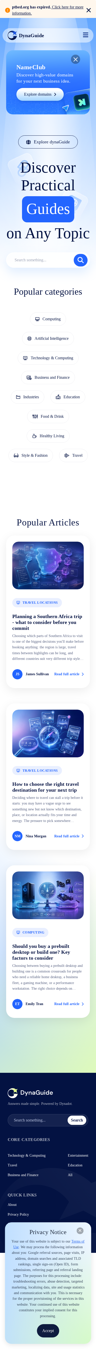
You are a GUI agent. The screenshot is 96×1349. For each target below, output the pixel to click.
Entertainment (78, 1155)
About (12, 1205)
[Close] (80, 1230)
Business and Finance (23, 1175)
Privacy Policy (18, 1214)
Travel (12, 1165)
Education (75, 1165)
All (70, 1175)
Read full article (66, 674)
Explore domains (37, 94)
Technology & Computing (27, 1155)
